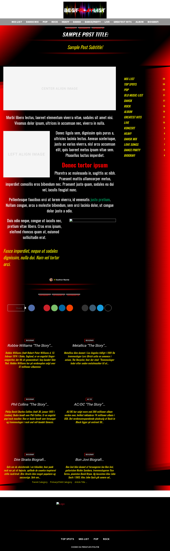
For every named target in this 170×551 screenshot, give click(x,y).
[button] (47, 10)
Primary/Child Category (61, 482)
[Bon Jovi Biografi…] (89, 443)
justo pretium (100, 199)
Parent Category (39, 482)
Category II (84, 28)
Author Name (62, 279)
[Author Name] (51, 279)
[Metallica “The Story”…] (89, 329)
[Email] (77, 308)
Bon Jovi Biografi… (89, 460)
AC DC (89, 399)
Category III (97, 28)
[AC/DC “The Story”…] (89, 387)
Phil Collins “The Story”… (30, 404)
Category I (71, 28)
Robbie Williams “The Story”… (29, 346)
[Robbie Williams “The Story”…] (29, 329)
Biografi (30, 340)
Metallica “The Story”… (89, 346)
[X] (39, 308)
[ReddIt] (69, 308)
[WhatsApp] (54, 308)
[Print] (85, 308)
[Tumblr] (92, 308)
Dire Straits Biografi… (30, 460)
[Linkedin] (62, 308)
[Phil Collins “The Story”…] (29, 387)
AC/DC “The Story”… (89, 404)
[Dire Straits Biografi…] (29, 443)
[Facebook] (31, 308)
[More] (108, 308)
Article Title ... (81, 482)
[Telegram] (100, 308)
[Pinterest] (46, 308)
